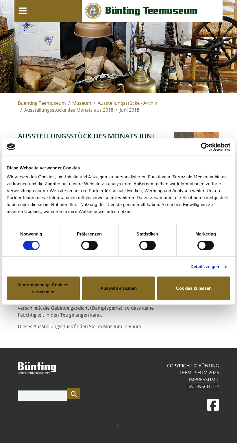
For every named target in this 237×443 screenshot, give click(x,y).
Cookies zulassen (194, 288)
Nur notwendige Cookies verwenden (43, 288)
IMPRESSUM (202, 379)
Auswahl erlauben (118, 288)
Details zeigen (204, 266)
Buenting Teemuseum (42, 103)
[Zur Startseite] (152, 11)
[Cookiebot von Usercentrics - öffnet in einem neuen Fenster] (205, 147)
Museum (81, 103)
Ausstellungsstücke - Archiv (127, 103)
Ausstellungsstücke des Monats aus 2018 (68, 110)
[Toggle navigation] (22, 11)
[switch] (89, 245)
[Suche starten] (73, 393)
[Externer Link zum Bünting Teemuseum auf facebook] (213, 405)
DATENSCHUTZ (202, 386)
